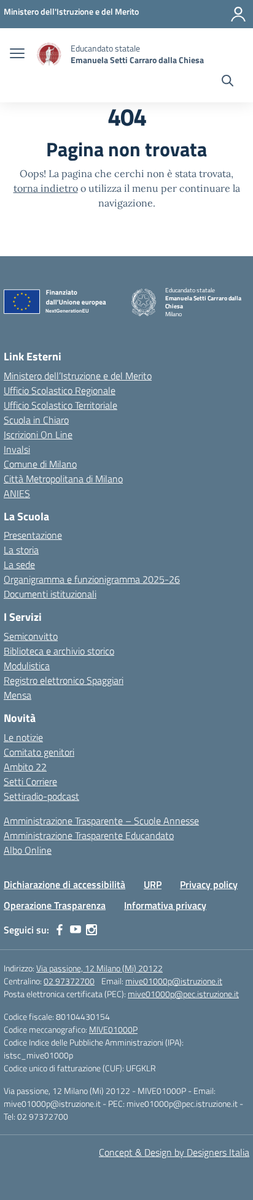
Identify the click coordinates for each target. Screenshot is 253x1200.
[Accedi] (238, 14)
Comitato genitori (39, 752)
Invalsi (17, 449)
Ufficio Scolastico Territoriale (60, 405)
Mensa (17, 695)
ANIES (17, 493)
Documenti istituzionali (50, 594)
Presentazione (33, 535)
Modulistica (27, 665)
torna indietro (46, 188)
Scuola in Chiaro (36, 419)
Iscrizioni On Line (38, 434)
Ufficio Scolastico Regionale (59, 390)
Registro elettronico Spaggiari (63, 680)
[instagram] (91, 929)
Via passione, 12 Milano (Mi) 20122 (99, 968)
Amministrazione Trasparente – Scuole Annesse (101, 820)
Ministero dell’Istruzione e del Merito (78, 375)
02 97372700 (69, 980)
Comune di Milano (40, 464)
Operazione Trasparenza (55, 905)
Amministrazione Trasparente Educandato (89, 835)
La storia (21, 549)
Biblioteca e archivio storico (59, 651)
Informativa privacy (165, 905)
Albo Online (28, 850)
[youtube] (75, 929)
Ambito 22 (25, 766)
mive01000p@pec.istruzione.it (183, 993)
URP (153, 884)
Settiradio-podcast (41, 796)
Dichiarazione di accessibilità (64, 884)
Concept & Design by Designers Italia (174, 1152)
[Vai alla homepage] (49, 54)
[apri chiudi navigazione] (17, 54)
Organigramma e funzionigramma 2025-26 (92, 579)
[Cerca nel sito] (227, 82)
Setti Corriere (30, 781)
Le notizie (23, 737)
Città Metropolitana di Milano (63, 478)
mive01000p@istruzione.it (173, 980)
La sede (19, 564)
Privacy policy (209, 884)
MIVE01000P (113, 1029)
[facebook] (59, 929)
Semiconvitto (31, 636)
